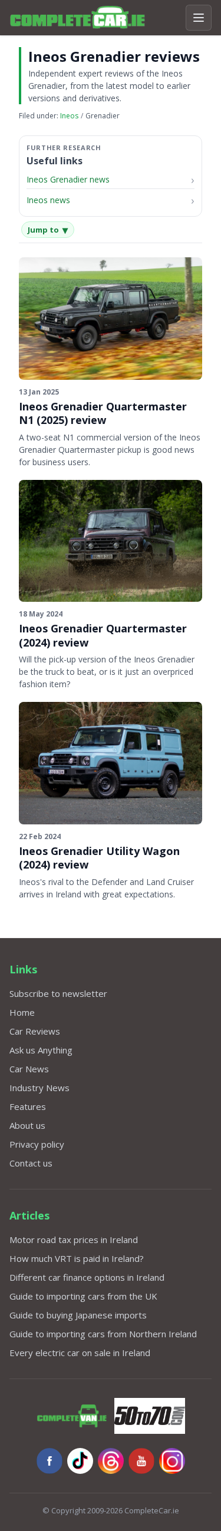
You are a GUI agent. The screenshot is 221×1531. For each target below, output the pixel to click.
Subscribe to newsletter (58, 993)
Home (22, 1012)
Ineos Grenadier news (68, 179)
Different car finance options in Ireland (86, 1277)
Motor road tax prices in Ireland (73, 1239)
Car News (29, 1069)
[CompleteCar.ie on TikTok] (80, 1461)
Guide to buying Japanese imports (78, 1315)
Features (27, 1106)
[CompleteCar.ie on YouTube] (141, 1461)
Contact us (30, 1163)
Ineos (69, 116)
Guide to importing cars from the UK (83, 1296)
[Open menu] (199, 18)
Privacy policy (36, 1144)
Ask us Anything (40, 1050)
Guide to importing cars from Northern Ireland (103, 1334)
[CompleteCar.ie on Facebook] (49, 1461)
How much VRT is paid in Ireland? (76, 1258)
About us (27, 1125)
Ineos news (48, 200)
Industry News (39, 1087)
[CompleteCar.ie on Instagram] (172, 1461)
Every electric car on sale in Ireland (79, 1352)
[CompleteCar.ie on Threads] (111, 1461)
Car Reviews (34, 1031)
